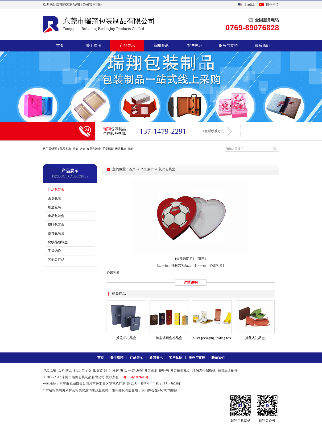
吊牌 (115, 370)
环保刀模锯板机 (203, 370)
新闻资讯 (161, 45)
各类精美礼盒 (180, 370)
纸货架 (98, 370)
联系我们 (262, 45)
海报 (139, 370)
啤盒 (69, 370)
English (249, 4)
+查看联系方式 (213, 131)
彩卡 (107, 370)
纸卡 (61, 370)
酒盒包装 (54, 198)
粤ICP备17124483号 (136, 377)
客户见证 (194, 45)
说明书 (164, 370)
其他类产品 (56, 259)
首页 (60, 45)
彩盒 (77, 370)
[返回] (201, 259)
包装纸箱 (49, 370)
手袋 (131, 370)
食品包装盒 (56, 216)
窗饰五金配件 (228, 370)
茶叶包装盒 (56, 224)
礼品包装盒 (56, 189)
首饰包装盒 (56, 233)
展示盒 (86, 370)
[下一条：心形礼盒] (209, 265)
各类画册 (150, 370)
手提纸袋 (54, 251)
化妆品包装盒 (58, 242)
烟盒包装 (54, 207)
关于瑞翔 (93, 45)
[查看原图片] (184, 259)
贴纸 (123, 370)
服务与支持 (228, 45)
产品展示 (127, 45)
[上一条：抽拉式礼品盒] (174, 265)
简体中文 (272, 4)
